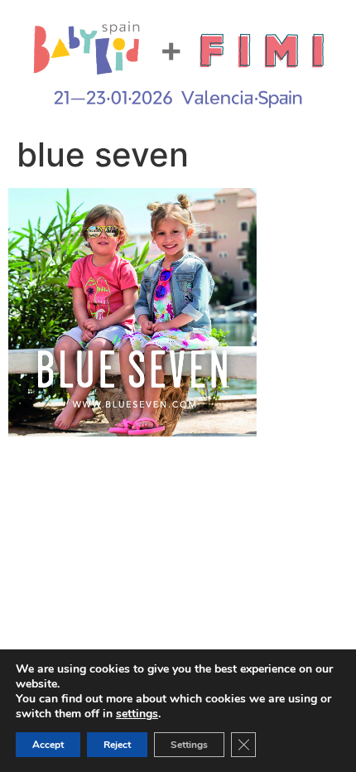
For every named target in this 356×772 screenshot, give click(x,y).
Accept (48, 744)
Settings (189, 744)
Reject (117, 744)
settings (137, 714)
